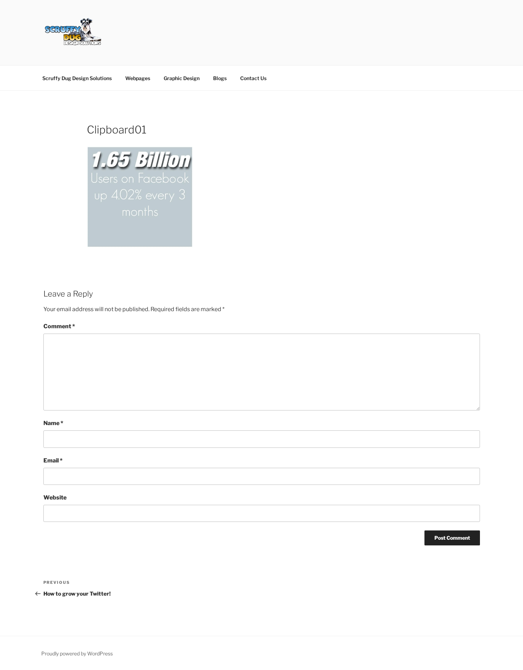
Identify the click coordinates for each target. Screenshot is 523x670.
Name (53, 423)
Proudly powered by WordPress (77, 653)
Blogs (220, 78)
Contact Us (253, 78)
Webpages (137, 78)
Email (53, 460)
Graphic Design (182, 78)
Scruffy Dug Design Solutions (77, 78)
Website (55, 497)
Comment (59, 326)
